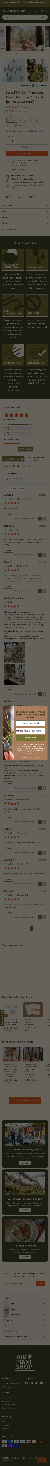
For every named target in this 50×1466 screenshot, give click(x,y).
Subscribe (30, 738)
